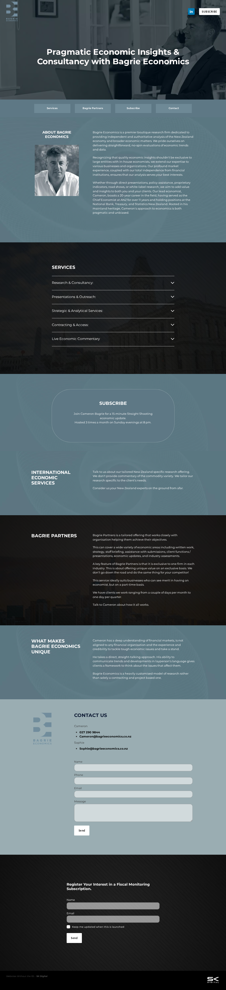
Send (82, 830)
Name (78, 761)
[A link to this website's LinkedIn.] (191, 11)
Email (78, 788)
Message (80, 801)
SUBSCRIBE (209, 11)
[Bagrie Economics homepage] (27, 11)
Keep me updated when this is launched (98, 927)
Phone (78, 775)
